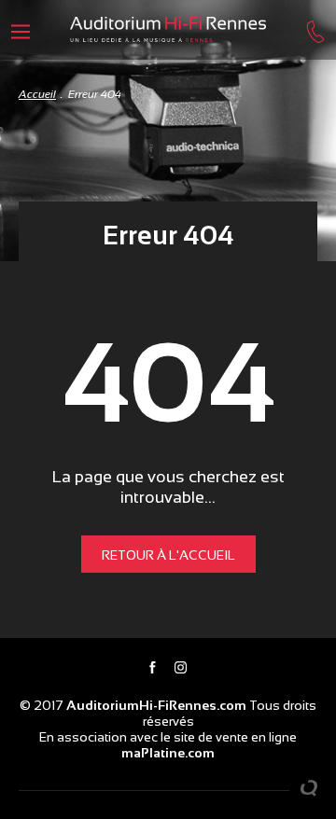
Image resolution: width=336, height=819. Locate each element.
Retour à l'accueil (168, 555)
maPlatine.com (168, 752)
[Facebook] (152, 669)
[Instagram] (181, 669)
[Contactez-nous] (315, 29)
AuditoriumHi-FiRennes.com (156, 705)
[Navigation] (20, 29)
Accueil (37, 94)
